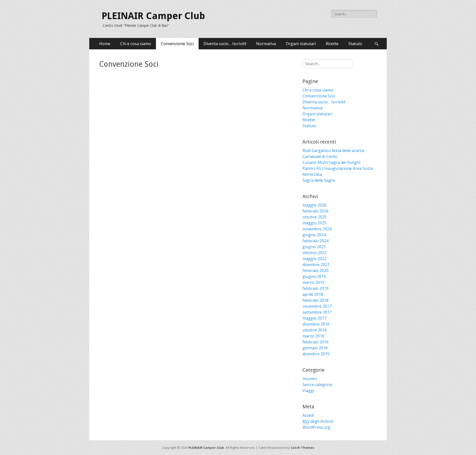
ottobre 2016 (314, 330)
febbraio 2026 (315, 211)
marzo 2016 (313, 336)
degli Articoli (317, 421)
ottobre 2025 (314, 217)
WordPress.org (316, 427)
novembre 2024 (316, 229)
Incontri (309, 378)
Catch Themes (302, 447)
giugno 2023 (314, 246)
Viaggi (308, 390)
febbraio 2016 (315, 342)
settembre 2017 (317, 312)
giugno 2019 (314, 276)
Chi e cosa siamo (135, 43)
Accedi (308, 415)
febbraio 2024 (315, 240)
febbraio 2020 (315, 270)
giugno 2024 (314, 235)
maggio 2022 (314, 258)
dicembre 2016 (315, 324)
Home (104, 43)
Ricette (332, 43)
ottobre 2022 (314, 252)
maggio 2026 (314, 205)
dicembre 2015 (315, 354)
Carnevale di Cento (319, 156)
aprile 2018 (312, 294)
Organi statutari (301, 43)
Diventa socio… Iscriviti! (225, 43)
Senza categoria (317, 384)
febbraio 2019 (315, 288)
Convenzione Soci (177, 43)
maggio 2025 (314, 223)
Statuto (355, 43)
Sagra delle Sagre (318, 180)
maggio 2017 (314, 318)
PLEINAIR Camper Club (153, 15)
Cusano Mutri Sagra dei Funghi (331, 162)
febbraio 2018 (315, 300)
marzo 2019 (313, 282)
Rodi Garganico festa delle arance (333, 150)
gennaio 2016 (315, 348)
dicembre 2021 (315, 264)
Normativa (266, 43)
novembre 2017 (316, 306)
